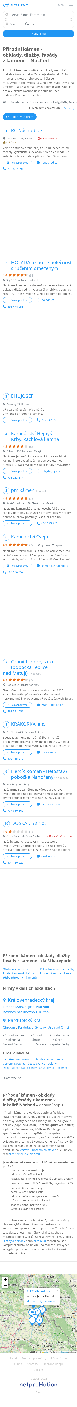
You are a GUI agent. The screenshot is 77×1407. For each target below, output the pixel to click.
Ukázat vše (10, 1078)
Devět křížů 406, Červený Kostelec (25, 732)
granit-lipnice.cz (52, 705)
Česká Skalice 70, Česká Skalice (23, 836)
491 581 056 (15, 711)
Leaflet (46, 1352)
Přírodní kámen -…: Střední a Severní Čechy (13, 1039)
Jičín (31, 1007)
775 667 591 (15, 169)
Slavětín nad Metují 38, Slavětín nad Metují (29, 503)
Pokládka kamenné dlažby (57, 969)
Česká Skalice (36, 1063)
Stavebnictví (18, 102)
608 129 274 (49, 523)
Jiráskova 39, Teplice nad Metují (23, 684)
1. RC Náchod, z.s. (39, 1291)
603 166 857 (15, 572)
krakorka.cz (48, 752)
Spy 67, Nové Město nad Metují (23, 280)
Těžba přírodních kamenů (20, 977)
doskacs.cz (48, 856)
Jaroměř (62, 1068)
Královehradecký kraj (31, 1000)
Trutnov (44, 1012)
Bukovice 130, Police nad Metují (23, 451)
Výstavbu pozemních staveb (38, 1150)
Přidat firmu (59, 1358)
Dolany (52, 1063)
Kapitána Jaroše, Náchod (19, 138)
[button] (42, 1310)
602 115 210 (15, 758)
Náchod (42, 1007)
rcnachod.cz (49, 162)
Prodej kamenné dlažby (18, 973)
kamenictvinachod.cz (55, 566)
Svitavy (40, 1027)
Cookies (39, 1370)
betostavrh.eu (50, 804)
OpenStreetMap (62, 1352)
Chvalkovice (46, 1068)
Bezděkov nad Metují (16, 1059)
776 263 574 (15, 477)
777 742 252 (49, 420)
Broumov (57, 1059)
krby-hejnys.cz (50, 471)
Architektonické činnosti (24, 1154)
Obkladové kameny (15, 969)
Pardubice (25, 1027)
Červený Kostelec (14, 1063)
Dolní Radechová (14, 1068)
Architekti (39, 1241)
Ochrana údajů (53, 1364)
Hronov (32, 1068)
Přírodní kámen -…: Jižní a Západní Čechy (60, 1039)
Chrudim (9, 1027)
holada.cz (47, 300)
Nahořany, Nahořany (17, 784)
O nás (18, 1364)
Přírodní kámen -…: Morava (38, 1039)
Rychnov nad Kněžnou (20, 1012)
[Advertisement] (38, 215)
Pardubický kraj (25, 1020)
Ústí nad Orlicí (58, 1027)
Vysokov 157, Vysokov (53, 545)
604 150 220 (15, 862)
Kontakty (32, 1364)
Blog (38, 1392)
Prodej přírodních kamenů (57, 973)
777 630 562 (15, 810)
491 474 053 (15, 306)
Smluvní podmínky (34, 1358)
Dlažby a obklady (14, 1241)
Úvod (13, 1358)
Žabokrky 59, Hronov (17, 404)
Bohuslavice (41, 1059)
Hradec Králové (14, 1007)
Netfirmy (19, 5)
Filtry (71, 108)
